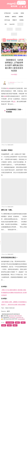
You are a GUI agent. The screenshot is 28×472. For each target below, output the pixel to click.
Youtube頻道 (21, 319)
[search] (25, 5)
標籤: (3, 322)
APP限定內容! (7, 13)
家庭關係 (21, 16)
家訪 (15, 325)
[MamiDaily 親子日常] (14, 4)
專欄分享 (14, 20)
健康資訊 (14, 16)
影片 (6, 24)
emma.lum (12, 82)
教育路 (22, 13)
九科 (9, 325)
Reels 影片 (12, 24)
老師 (5, 96)
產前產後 (7, 16)
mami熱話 (15, 13)
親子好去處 (7, 20)
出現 (14, 101)
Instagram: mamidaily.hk (16, 317)
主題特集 (21, 20)
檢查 (17, 322)
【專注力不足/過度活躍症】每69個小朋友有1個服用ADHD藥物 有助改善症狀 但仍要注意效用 (14, 292)
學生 (8, 88)
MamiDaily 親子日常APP (15, 315)
